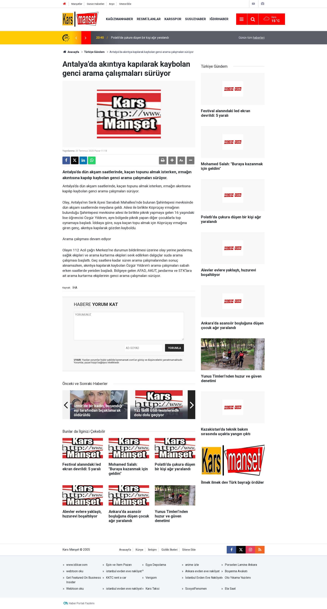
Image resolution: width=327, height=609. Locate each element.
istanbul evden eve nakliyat (124, 571)
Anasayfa (73, 51)
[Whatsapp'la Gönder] (92, 160)
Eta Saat (230, 588)
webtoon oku (74, 571)
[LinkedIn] (83, 160)
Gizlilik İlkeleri (169, 549)
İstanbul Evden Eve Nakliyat (203, 577)
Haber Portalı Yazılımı (81, 603)
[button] (172, 160)
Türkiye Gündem (94, 51)
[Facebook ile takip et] (231, 549)
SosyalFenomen (196, 588)
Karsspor (172, 19)
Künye (139, 549)
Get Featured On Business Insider (83, 580)
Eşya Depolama (156, 565)
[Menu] (241, 19)
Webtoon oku (75, 588)
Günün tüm (252, 37)
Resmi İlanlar (149, 19)
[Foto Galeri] (262, 3)
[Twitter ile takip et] (241, 549)
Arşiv (111, 3)
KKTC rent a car (116, 577)
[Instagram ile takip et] (250, 549)
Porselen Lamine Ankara (241, 565)
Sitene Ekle (125, 3)
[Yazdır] (163, 160)
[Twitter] (75, 160)
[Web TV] (253, 3)
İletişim (152, 549)
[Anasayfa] (64, 3)
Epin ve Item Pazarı (119, 565)
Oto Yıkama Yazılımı (238, 577)
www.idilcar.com (76, 565)
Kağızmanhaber (119, 19)
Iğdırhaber (219, 19)
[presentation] (76, 37)
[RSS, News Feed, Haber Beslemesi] (260, 549)
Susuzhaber (195, 19)
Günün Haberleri (95, 3)
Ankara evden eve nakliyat (202, 571)
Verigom (151, 577)
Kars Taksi (152, 588)
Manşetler (76, 3)
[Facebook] (66, 160)
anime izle (192, 565)
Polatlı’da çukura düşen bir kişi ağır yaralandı (140, 37)
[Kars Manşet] (80, 19)
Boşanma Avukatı (236, 571)
